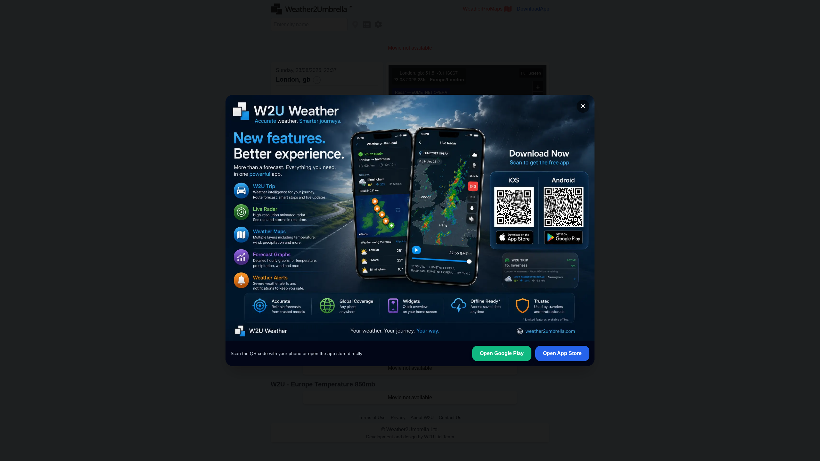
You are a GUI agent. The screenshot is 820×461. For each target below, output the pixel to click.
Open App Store (562, 353)
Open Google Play (502, 353)
